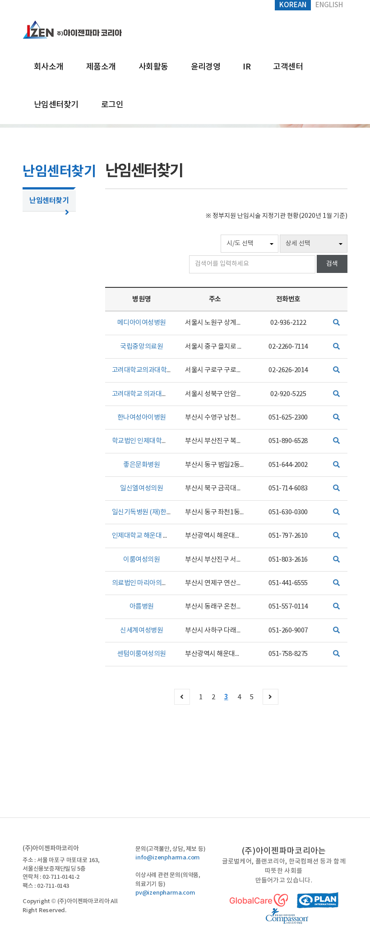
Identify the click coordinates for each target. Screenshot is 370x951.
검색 (332, 264)
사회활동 (153, 67)
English (329, 5)
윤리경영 (206, 67)
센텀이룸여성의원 (141, 654)
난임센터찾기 (56, 105)
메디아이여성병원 (141, 323)
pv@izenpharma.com (165, 892)
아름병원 (142, 606)
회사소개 (49, 67)
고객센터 (288, 67)
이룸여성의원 (141, 559)
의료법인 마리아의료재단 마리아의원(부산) (170, 583)
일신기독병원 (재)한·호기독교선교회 (161, 512)
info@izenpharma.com (167, 857)
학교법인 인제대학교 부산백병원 (156, 441)
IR (246, 67)
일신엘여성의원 (141, 488)
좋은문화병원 (141, 465)
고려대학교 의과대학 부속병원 (153, 394)
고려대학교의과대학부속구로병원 (158, 370)
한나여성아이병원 (141, 417)
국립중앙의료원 (141, 347)
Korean (292, 5)
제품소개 (101, 67)
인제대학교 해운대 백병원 (146, 536)
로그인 (112, 105)
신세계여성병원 (141, 630)
